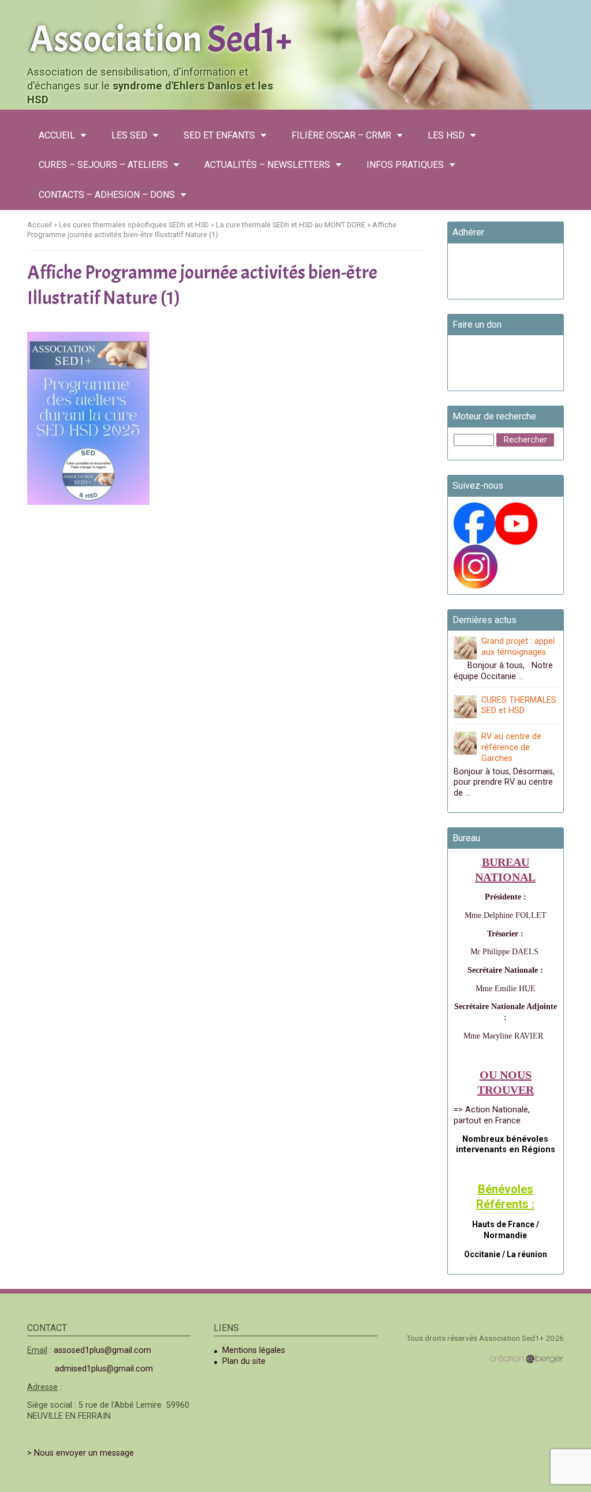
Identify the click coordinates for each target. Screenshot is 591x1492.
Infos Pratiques (405, 164)
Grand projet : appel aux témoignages (518, 646)
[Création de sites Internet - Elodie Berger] (526, 1358)
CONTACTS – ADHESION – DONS (107, 194)
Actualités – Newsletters (267, 164)
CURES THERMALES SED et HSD (518, 705)
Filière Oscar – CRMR (341, 135)
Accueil (57, 135)
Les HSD (446, 135)
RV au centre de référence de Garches (511, 747)
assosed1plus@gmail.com (102, 1350)
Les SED (129, 135)
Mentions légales (253, 1350)
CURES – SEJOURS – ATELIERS (103, 164)
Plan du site (243, 1361)
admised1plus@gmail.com (104, 1369)
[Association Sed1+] (295, 37)
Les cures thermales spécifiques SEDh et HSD (134, 224)
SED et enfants (219, 135)
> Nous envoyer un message (80, 1453)
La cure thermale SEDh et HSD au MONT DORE (290, 224)
